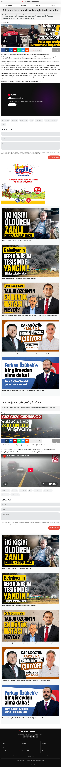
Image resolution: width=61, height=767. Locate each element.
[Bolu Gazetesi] (30, 731)
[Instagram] (27, 736)
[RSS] (37, 736)
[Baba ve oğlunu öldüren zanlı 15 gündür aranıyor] (30, 223)
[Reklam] (23, 204)
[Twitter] (30, 736)
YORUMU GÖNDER (54, 157)
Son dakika (8, 5)
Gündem (23, 5)
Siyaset (38, 5)
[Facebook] (24, 736)
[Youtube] (33, 736)
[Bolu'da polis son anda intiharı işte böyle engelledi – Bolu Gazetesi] (30, 1)
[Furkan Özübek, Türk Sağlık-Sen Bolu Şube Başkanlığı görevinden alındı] (30, 373)
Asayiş (53, 5)
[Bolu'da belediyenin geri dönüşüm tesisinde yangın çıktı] (30, 261)
